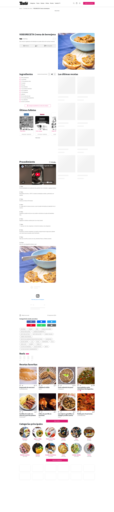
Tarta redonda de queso (65, 387)
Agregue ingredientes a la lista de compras (38, 105)
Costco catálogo (39, 131)
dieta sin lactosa (25, 334)
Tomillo (39, 344)
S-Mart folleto (22, 131)
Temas (37, 3)
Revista (52, 3)
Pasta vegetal (38, 346)
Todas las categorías (57, 460)
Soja (52, 341)
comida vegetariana (26, 336)
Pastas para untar (50, 439)
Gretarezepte (22, 417)
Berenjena (45, 341)
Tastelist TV (57, 3)
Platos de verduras (26, 346)
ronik (78, 390)
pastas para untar (25, 331)
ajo (32, 341)
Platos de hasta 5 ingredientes (29, 349)
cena (37, 329)
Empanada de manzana (27, 387)
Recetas (42, 3)
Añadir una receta (89, 3)
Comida (63, 439)
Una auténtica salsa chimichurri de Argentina (85, 388)
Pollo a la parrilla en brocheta (45, 414)
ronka (59, 417)
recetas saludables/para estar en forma (31, 339)
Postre (89, 455)
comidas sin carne (46, 329)
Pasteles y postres (24, 455)
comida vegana (49, 334)
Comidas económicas (38, 331)
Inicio (20, 8)
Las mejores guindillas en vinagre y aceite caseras (66, 414)
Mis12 (40, 389)
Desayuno (24, 439)
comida (31, 329)
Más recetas (57, 421)
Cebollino (23, 344)
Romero (31, 344)
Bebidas (38, 455)
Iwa (39, 417)
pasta (37, 341)
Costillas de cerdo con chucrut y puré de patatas (27, 414)
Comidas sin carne (27, 8)
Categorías (32, 3)
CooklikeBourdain (23, 389)
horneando (49, 339)
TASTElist (25, 39)
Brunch (89, 439)
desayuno (23, 329)
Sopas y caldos (37, 439)
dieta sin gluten (37, 334)
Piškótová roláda (44, 387)
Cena (76, 439)
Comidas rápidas (76, 455)
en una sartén (24, 341)
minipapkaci (61, 389)
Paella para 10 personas (84, 414)
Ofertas (47, 3)
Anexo (46, 346)
